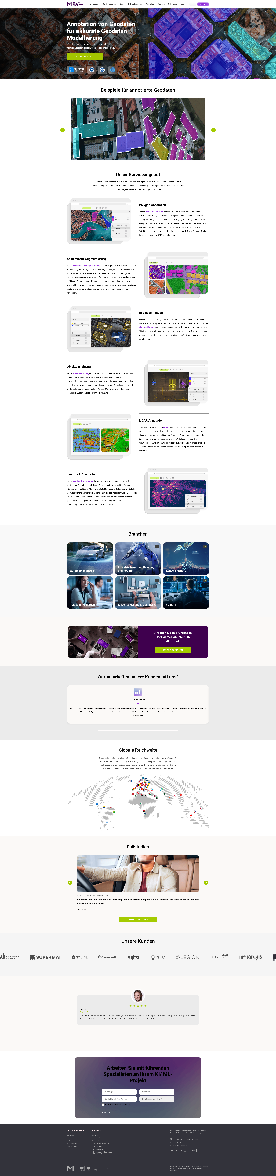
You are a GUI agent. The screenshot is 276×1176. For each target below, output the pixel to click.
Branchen (150, 4)
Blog (182, 4)
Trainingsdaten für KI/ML (114, 4)
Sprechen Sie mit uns (98, 1141)
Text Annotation (71, 1138)
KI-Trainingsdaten (135, 4)
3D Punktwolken (71, 1141)
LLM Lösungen (94, 4)
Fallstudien (172, 4)
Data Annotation (76, 1131)
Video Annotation (72, 1146)
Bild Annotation (71, 1135)
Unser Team (95, 1135)
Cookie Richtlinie (97, 1146)
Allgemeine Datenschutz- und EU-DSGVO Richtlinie (102, 1152)
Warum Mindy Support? (99, 1138)
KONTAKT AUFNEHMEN (85, 56)
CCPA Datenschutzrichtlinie (100, 1143)
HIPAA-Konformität (97, 1149)
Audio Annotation (72, 1143)
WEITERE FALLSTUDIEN (138, 919)
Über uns (161, 4)
